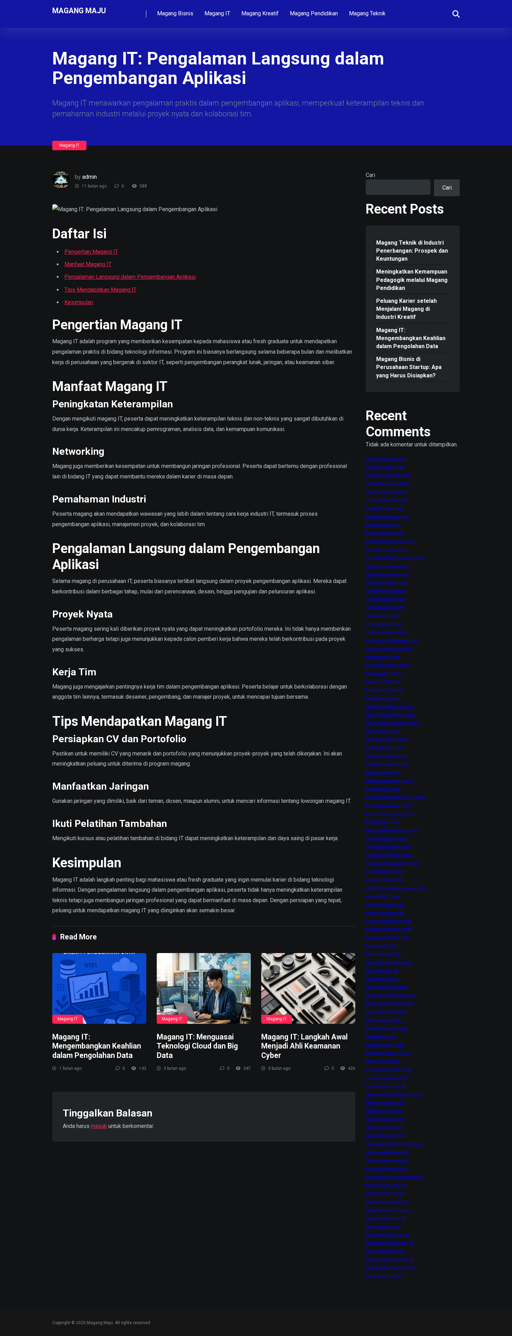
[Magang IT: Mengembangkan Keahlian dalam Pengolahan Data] (99, 988)
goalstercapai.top (387, 987)
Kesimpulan (78, 302)
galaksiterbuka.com (389, 707)
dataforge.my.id (384, 1103)
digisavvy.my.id (384, 1127)
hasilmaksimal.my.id (390, 1260)
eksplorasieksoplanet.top (397, 888)
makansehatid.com (388, 855)
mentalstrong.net (386, 459)
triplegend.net (382, 657)
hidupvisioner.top (386, 1028)
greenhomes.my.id (388, 1235)
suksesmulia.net (385, 632)
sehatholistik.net (386, 591)
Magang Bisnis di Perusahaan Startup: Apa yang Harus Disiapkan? (409, 367)
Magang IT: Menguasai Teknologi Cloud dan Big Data (197, 1046)
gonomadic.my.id (386, 1218)
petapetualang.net (387, 517)
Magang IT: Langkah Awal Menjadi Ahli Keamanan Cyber (304, 1046)
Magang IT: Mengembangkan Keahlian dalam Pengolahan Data (96, 1046)
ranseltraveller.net (387, 574)
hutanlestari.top (384, 1045)
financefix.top (382, 946)
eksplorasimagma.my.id (394, 1177)
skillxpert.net (381, 616)
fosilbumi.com (383, 698)
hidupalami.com (384, 748)
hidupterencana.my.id (391, 1268)
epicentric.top (382, 896)
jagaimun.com (382, 772)
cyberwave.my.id (386, 1086)
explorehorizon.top (388, 921)
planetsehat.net (384, 533)
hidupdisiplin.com (387, 756)
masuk (99, 1126)
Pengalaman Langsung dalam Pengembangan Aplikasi (130, 277)
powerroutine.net (386, 550)
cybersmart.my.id (386, 1078)
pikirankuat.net (383, 525)
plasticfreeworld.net (390, 541)
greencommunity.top (390, 995)
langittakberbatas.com (392, 830)
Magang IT (217, 13)
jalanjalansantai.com (389, 781)
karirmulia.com (383, 789)
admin (89, 177)
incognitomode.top (388, 1070)
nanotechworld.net (388, 484)
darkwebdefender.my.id (394, 1094)
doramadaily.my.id (387, 1152)
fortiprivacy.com (385, 690)
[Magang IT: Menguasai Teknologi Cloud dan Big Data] (204, 988)
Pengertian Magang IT (91, 251)
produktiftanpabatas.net (394, 558)
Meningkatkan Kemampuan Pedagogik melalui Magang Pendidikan (412, 279)
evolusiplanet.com (388, 665)
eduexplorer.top (385, 880)
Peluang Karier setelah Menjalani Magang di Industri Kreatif (406, 309)
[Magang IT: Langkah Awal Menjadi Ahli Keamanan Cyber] (308, 988)
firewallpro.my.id (385, 1185)
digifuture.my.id (384, 1119)
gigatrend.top (382, 979)
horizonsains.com (387, 764)
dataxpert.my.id (384, 1111)
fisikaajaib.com (384, 673)
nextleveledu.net (386, 492)
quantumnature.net (388, 566)
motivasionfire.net (387, 475)
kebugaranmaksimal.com (396, 797)
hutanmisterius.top (388, 1053)
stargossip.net (383, 624)
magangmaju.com (387, 839)
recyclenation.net (386, 582)
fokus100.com (383, 682)
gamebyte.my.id (385, 1193)
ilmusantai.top (382, 1061)
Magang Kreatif (260, 13)
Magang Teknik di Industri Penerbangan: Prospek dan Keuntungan (412, 250)
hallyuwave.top (384, 1020)
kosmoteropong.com (391, 814)
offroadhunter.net (386, 500)
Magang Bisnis (175, 13)
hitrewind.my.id (384, 1276)
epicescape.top (384, 904)
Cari (370, 175)
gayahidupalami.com (390, 715)
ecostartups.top (385, 871)
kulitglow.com (382, 822)
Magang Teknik (367, 13)
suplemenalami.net (388, 649)
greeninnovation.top (389, 1003)
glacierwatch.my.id (388, 1210)
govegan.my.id (383, 1226)
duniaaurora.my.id (386, 1160)
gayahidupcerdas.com (392, 723)
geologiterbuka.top (388, 962)
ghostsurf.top (382, 971)
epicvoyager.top (385, 913)
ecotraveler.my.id (386, 1169)
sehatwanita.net (385, 607)
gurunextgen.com (386, 739)
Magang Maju (79, 10)
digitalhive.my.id (385, 1135)
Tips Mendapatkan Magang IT (100, 289)
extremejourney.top (389, 929)
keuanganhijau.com (388, 806)
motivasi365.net (385, 467)
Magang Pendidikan (314, 13)
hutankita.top (381, 1037)
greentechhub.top (387, 1012)
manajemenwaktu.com (392, 863)
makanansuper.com (389, 847)
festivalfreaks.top (387, 938)
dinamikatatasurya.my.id (394, 1144)
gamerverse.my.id (387, 1202)
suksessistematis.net (392, 640)
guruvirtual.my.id (385, 1251)
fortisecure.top (384, 954)
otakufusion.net (384, 508)
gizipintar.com (382, 731)
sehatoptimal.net (386, 599)
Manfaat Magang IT (87, 264)
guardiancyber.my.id (389, 1243)
